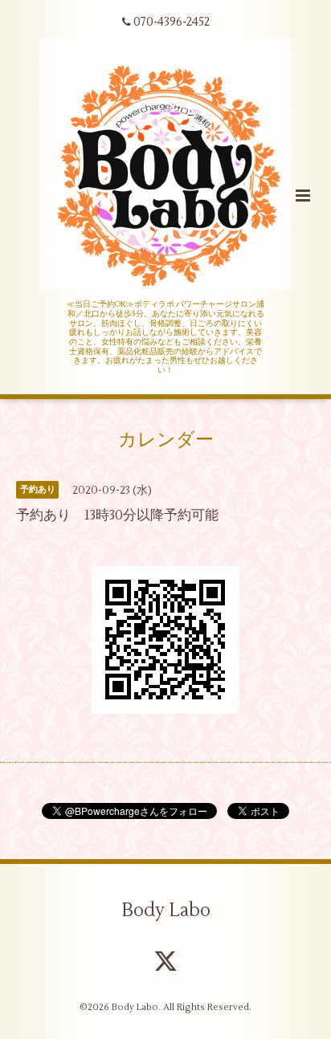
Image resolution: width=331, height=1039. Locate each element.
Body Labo (165, 910)
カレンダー (166, 440)
